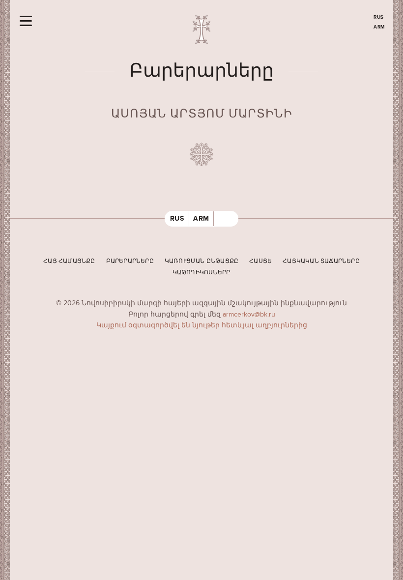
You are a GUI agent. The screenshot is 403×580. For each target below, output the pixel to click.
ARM (379, 27)
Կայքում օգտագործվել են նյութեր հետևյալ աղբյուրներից (201, 325)
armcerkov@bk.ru (249, 314)
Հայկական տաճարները (321, 261)
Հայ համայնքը (69, 261)
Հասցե (260, 261)
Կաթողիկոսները (202, 272)
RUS (379, 17)
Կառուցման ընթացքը (201, 261)
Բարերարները (130, 261)
